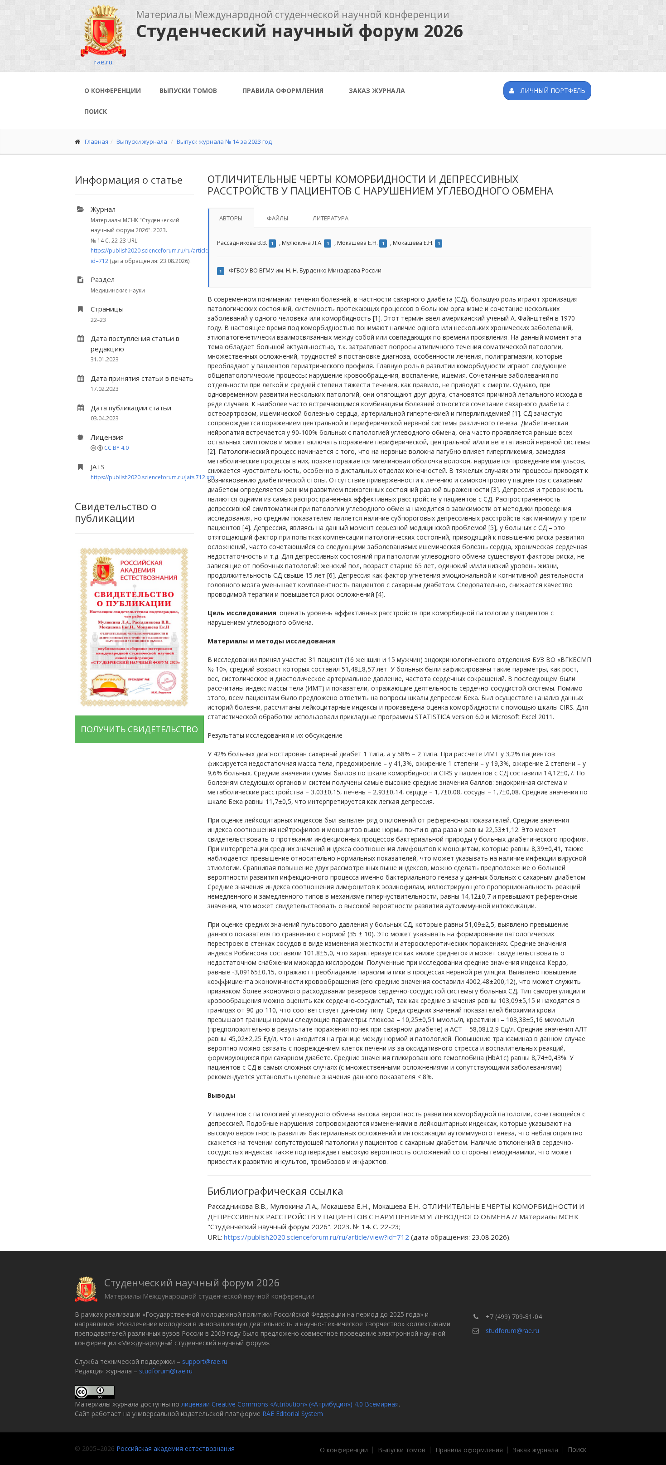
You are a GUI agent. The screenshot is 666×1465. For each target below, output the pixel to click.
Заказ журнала (377, 90)
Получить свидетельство (139, 729)
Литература (330, 218)
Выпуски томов (188, 90)
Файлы (277, 218)
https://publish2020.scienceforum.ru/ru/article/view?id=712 (316, 1236)
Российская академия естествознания (175, 1448)
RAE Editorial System (292, 1413)
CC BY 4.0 (116, 448)
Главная (96, 141)
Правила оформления (282, 90)
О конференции (112, 90)
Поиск (95, 111)
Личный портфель (552, 90)
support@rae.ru (204, 1361)
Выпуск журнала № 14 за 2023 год (224, 141)
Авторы (230, 218)
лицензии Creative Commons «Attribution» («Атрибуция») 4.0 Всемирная (290, 1404)
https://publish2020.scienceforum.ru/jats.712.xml (153, 477)
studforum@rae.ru (166, 1371)
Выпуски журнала (141, 141)
